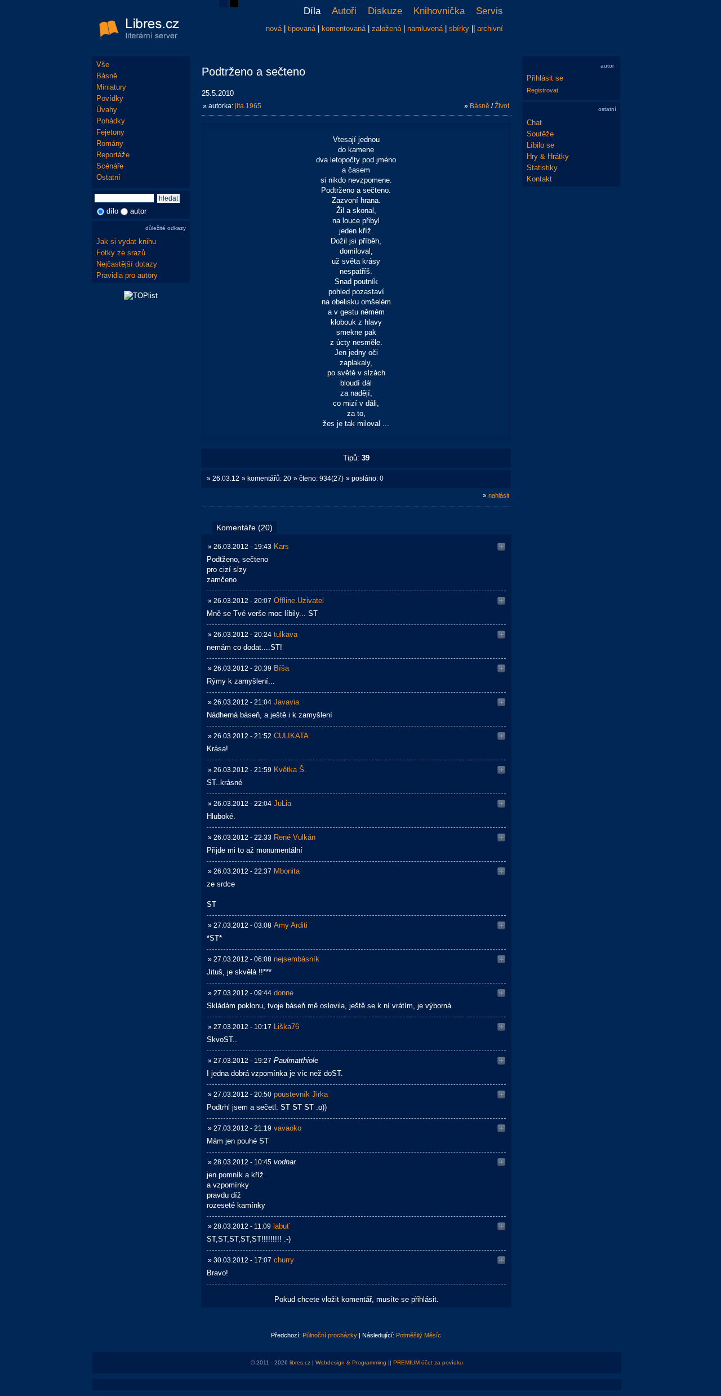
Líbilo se (540, 145)
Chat (534, 122)
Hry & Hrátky (548, 156)
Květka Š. (290, 769)
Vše (102, 64)
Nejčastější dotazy (126, 264)
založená (386, 28)
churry (284, 1260)
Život (502, 106)
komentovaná (344, 28)
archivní (490, 28)
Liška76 (286, 1026)
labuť (281, 1226)
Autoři (344, 11)
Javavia (286, 702)
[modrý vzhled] (223, 5)
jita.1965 (248, 106)
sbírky (459, 28)
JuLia (282, 803)
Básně (106, 76)
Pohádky (110, 121)
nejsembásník (296, 959)
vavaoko (287, 1128)
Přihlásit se (545, 78)
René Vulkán (294, 837)
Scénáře (109, 166)
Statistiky (542, 167)
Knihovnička (439, 11)
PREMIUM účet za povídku (428, 1362)
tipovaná (301, 28)
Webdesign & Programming (350, 1362)
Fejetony (110, 132)
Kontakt (539, 179)
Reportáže (113, 154)
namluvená (425, 28)
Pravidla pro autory (127, 275)
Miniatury (111, 87)
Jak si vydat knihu (126, 241)
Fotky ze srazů (120, 253)
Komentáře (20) (244, 527)
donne (283, 993)
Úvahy (106, 109)
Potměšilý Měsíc (418, 1335)
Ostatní (108, 177)
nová (274, 28)
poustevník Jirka (301, 1094)
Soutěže (540, 134)
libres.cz (300, 1362)
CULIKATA (291, 736)
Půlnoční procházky (329, 1335)
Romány (109, 143)
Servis (489, 11)
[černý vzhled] (234, 5)
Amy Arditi (291, 925)
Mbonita (287, 871)
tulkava (285, 634)
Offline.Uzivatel (299, 600)
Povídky (109, 98)
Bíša (281, 668)
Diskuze (385, 11)
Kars (281, 546)
